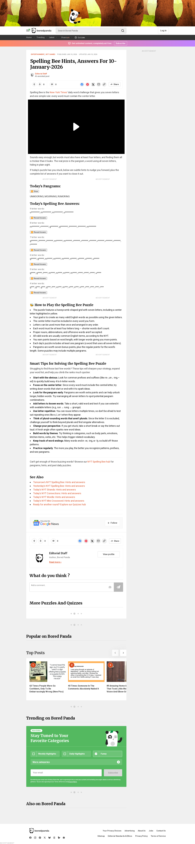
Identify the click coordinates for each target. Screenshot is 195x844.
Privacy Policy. (72, 781)
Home (29, 37)
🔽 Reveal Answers (38, 218)
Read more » (55, 562)
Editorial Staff (41, 74)
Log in (163, 30)
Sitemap (101, 836)
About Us (142, 831)
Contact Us (161, 831)
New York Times (58, 92)
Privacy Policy (141, 836)
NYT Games (50, 54)
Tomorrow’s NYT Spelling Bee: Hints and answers (59, 482)
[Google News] (64, 838)
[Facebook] (30, 838)
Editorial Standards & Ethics (120, 836)
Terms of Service (158, 836)
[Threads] (54, 838)
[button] (115, 653)
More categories (41, 762)
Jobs (151, 831)
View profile (108, 554)
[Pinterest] (40, 838)
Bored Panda (39, 830)
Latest (51, 37)
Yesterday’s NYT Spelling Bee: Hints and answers (59, 486)
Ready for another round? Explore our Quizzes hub (59, 504)
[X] (45, 838)
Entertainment (38, 54)
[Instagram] (35, 838)
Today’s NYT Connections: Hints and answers (57, 493)
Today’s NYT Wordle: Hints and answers (54, 497)
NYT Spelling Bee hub (98, 461)
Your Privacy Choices (112, 831)
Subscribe (113, 772)
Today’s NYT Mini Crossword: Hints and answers (58, 500)
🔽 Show (34, 191)
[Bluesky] (49, 838)
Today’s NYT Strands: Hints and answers (54, 489)
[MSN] (59, 838)
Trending (41, 37)
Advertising (130, 831)
